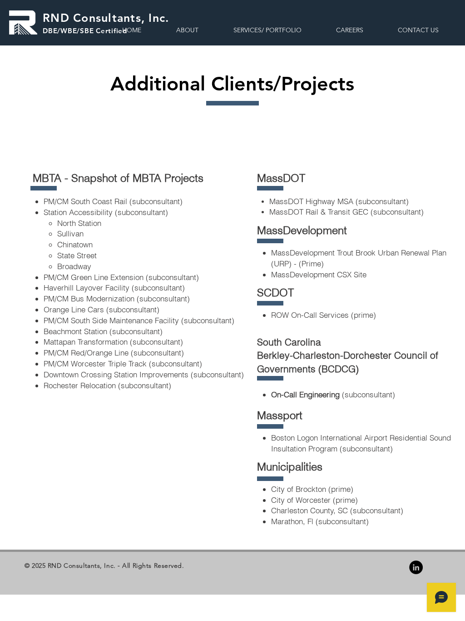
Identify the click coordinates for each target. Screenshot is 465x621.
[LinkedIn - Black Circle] (416, 567)
